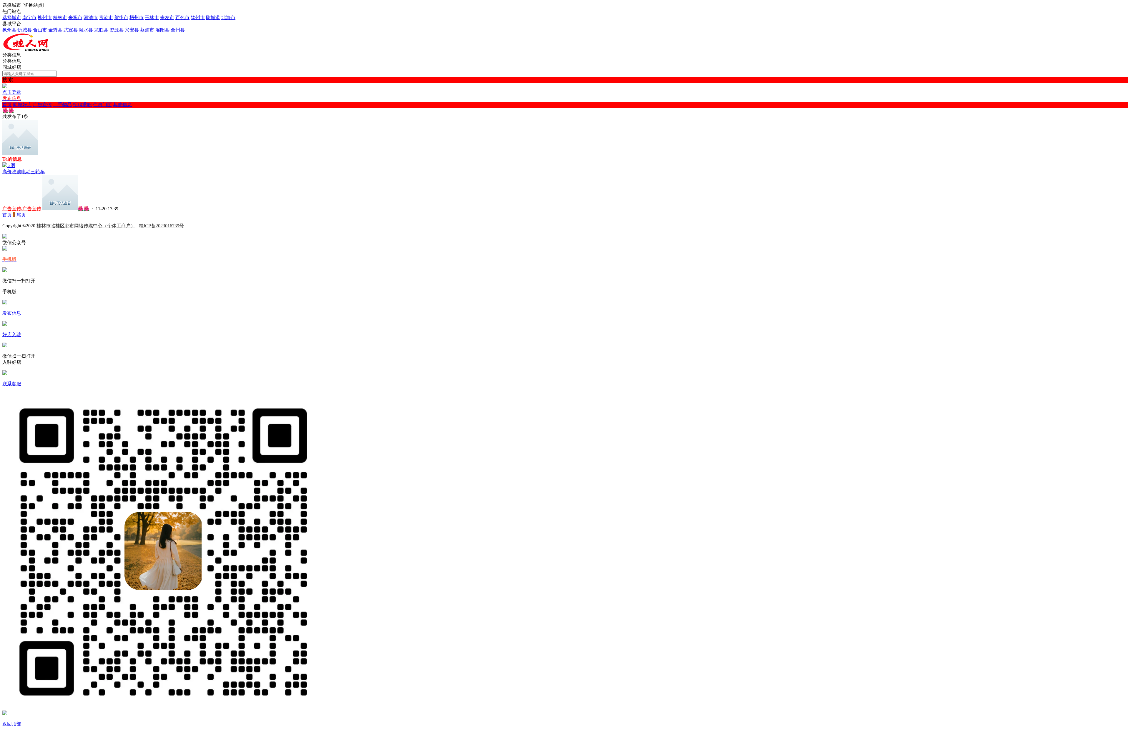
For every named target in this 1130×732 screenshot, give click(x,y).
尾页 (21, 214)
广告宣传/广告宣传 (21, 208)
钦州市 (198, 17)
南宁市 (29, 17)
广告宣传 (42, 104)
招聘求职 (82, 104)
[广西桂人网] (40, 49)
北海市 (228, 17)
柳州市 (45, 17)
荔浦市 (147, 29)
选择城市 (11, 17)
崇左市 (167, 17)
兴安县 (132, 29)
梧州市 (136, 17)
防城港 (213, 17)
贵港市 (106, 17)
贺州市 (121, 17)
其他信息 (122, 104)
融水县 (86, 29)
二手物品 (62, 104)
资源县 (116, 29)
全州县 (178, 29)
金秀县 (55, 29)
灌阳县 (162, 29)
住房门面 (102, 104)
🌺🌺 (83, 208)
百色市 (182, 17)
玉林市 (152, 17)
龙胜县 (101, 29)
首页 (7, 104)
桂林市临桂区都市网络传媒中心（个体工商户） (85, 225)
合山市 (40, 29)
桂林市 (60, 17)
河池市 (91, 17)
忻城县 (25, 29)
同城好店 (22, 104)
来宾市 (75, 17)
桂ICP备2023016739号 (161, 225)
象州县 (9, 29)
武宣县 (71, 29)
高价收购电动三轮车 (23, 171)
